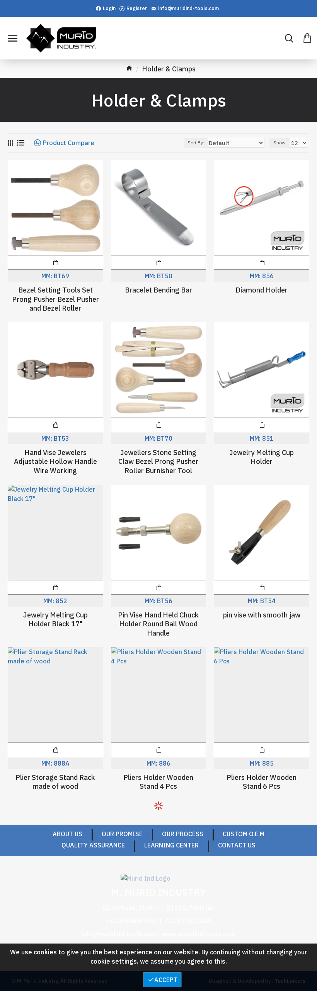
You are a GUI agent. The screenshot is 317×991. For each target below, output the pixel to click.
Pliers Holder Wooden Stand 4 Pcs (158, 782)
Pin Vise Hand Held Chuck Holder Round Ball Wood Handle (158, 624)
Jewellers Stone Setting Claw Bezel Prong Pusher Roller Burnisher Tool (158, 461)
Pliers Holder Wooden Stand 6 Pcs (262, 782)
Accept (165, 980)
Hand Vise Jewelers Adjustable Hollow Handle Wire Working (55, 461)
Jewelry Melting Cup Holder (261, 457)
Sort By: (195, 142)
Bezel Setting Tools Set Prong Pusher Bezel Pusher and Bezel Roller (55, 299)
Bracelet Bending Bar (158, 290)
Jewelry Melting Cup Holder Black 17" (55, 619)
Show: (279, 142)
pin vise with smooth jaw (261, 614)
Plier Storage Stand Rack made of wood (55, 782)
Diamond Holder (261, 290)
